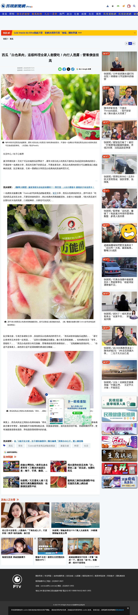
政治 (69, 13)
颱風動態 (37, 13)
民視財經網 (125, 13)
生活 (91, 13)
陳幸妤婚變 (23, 13)
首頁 (4, 13)
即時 (12, 13)
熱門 (62, 13)
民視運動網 (110, 13)
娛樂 (84, 13)
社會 (76, 13)
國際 (98, 13)
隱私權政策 (120, 610)
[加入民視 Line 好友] (69, 410)
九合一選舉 (50, 13)
